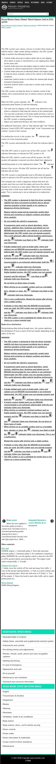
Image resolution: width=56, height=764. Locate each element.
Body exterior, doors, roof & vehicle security (21, 725)
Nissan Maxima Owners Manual (11, 25)
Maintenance (8, 746)
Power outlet (8, 733)
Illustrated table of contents (14, 637)
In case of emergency (12, 665)
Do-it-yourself (9, 673)
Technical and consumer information (18, 682)
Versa (27, 2)
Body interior (8, 721)
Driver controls (9, 729)
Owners (12, 2)
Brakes (6, 704)
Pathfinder (35, 2)
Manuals (5, 2)
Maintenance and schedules (15, 677)
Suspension (8, 700)
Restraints (7, 712)
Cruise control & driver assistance (17, 742)
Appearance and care (12, 669)
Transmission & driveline (13, 696)
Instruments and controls (13, 645)
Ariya (43, 2)
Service (20, 2)
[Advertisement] (28, 38)
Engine (6, 691)
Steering (6, 708)
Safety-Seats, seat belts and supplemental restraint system (28, 641)
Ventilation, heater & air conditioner (18, 717)
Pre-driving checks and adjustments (18, 649)
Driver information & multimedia (16, 738)
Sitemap (49, 2)
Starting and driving (30, 25)
